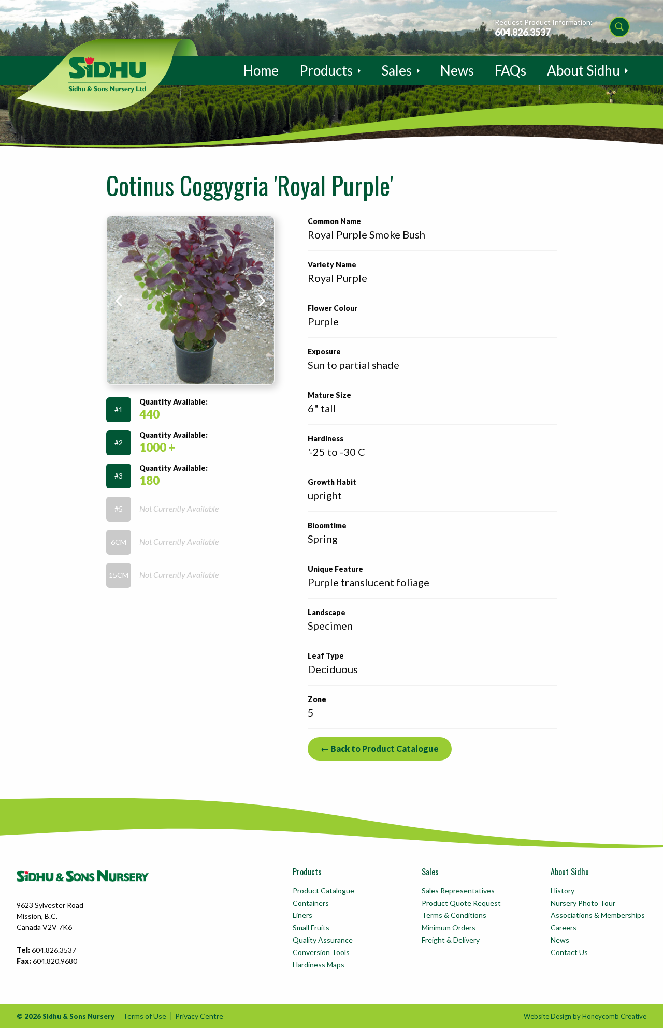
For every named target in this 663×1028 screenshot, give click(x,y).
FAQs (510, 70)
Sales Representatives (458, 890)
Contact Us (569, 952)
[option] (190, 300)
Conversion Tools (321, 952)
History (562, 890)
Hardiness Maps (318, 964)
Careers (563, 927)
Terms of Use (144, 1015)
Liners (302, 915)
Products (326, 70)
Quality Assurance (323, 939)
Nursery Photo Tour (583, 903)
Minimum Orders (448, 927)
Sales (396, 70)
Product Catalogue (323, 890)
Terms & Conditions (454, 915)
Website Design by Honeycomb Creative (585, 1016)
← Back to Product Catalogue (380, 748)
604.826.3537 (523, 32)
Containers (311, 903)
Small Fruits (311, 927)
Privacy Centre (199, 1015)
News (457, 70)
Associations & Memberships (598, 915)
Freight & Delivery (451, 939)
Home (261, 70)
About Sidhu (583, 70)
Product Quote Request (461, 903)
